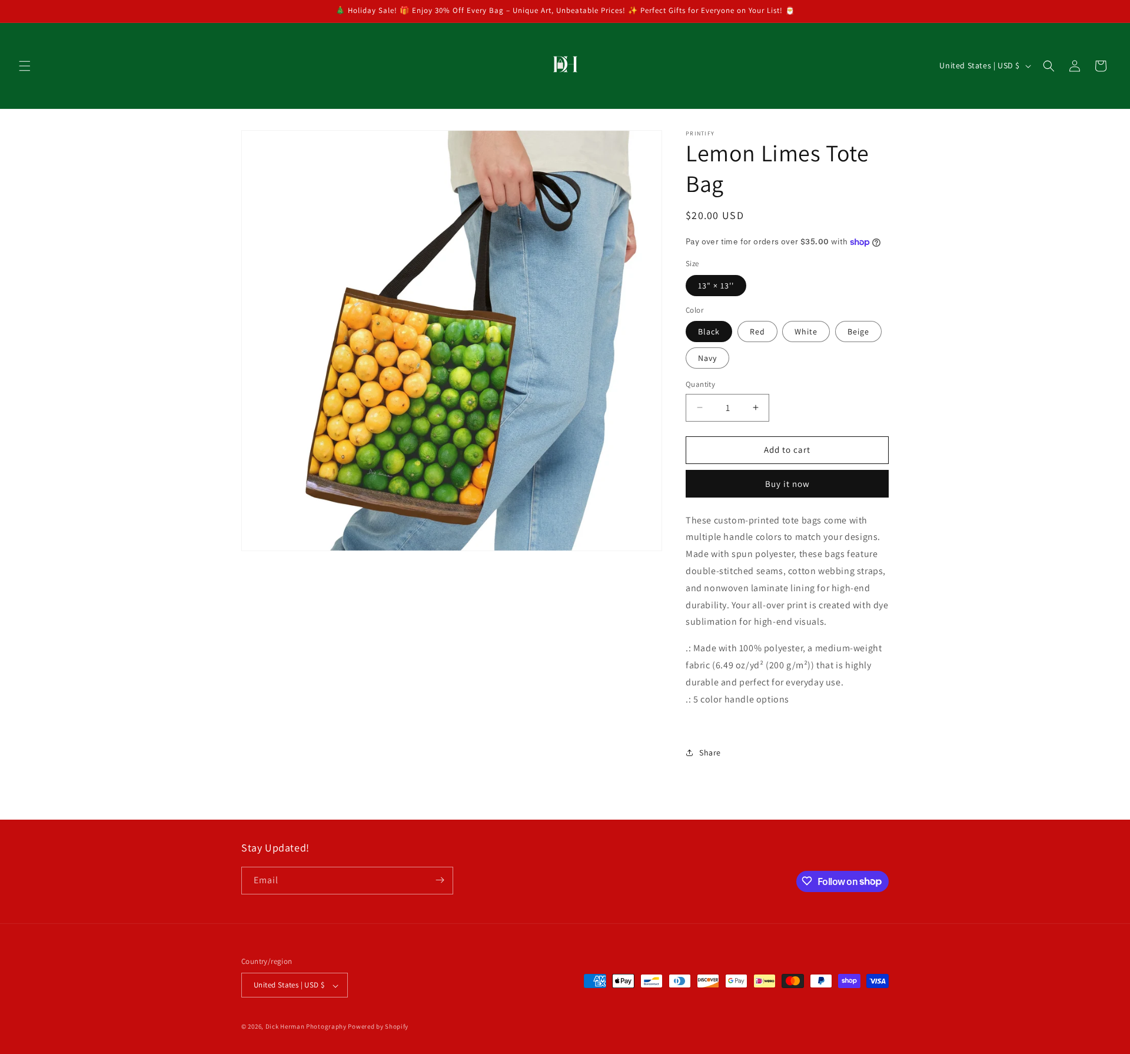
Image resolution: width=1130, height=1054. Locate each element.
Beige (858, 331)
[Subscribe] (440, 880)
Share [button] (710, 752)
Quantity (700, 384)
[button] (25, 66)
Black (709, 331)
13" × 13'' (716, 285)
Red (757, 331)
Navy (707, 358)
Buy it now (787, 483)
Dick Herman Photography (306, 1027)
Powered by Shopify (378, 1027)
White (806, 331)
